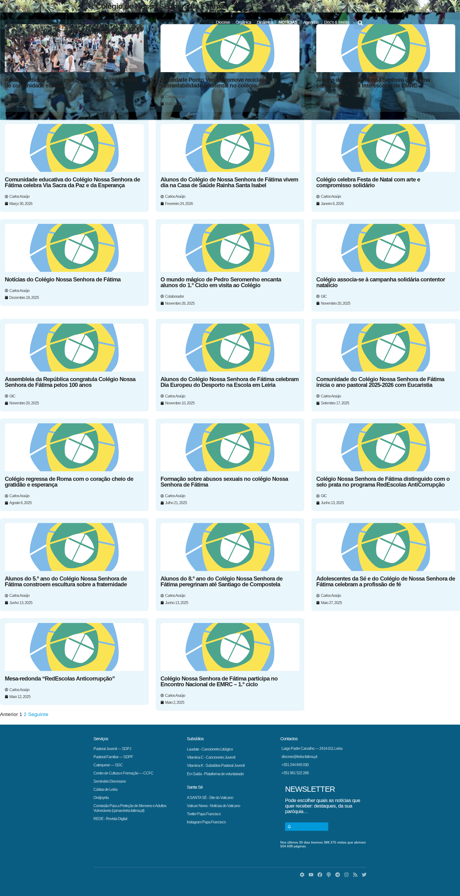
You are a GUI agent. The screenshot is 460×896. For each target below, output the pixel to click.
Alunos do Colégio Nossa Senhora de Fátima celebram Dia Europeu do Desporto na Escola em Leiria (230, 382)
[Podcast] (351, 7)
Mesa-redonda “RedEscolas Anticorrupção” (60, 678)
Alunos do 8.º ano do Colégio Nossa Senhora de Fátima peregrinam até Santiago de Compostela (221, 581)
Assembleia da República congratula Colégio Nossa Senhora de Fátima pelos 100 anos (70, 382)
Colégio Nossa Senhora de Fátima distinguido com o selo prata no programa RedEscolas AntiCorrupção (383, 482)
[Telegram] (316, 7)
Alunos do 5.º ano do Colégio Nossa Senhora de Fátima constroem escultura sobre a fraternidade (66, 581)
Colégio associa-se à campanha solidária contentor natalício (380, 282)
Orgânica (243, 22)
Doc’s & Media (336, 22)
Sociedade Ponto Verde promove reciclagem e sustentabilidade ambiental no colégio (219, 82)
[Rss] (333, 7)
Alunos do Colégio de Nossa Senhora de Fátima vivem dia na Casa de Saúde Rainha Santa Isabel (229, 182)
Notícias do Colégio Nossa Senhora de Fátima (63, 279)
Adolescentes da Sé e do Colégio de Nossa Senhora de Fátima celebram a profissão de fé (385, 581)
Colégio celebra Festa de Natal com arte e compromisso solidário (368, 182)
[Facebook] (307, 7)
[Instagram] (324, 7)
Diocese (223, 22)
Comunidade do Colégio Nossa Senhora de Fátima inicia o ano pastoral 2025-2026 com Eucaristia (380, 382)
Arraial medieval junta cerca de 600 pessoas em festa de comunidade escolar (71, 82)
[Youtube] (298, 7)
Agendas (310, 22)
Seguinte (38, 714)
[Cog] (302, 874)
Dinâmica (265, 22)
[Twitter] (342, 7)
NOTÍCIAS (288, 22)
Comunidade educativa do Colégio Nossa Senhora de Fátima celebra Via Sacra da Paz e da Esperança (72, 182)
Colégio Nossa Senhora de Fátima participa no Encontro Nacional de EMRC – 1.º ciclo (219, 681)
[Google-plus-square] (360, 7)
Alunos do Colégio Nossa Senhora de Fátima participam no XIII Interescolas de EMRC (373, 82)
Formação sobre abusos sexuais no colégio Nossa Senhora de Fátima (224, 482)
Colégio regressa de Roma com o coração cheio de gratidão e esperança (69, 482)
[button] (360, 23)
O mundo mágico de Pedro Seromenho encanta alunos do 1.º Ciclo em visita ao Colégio (221, 282)
